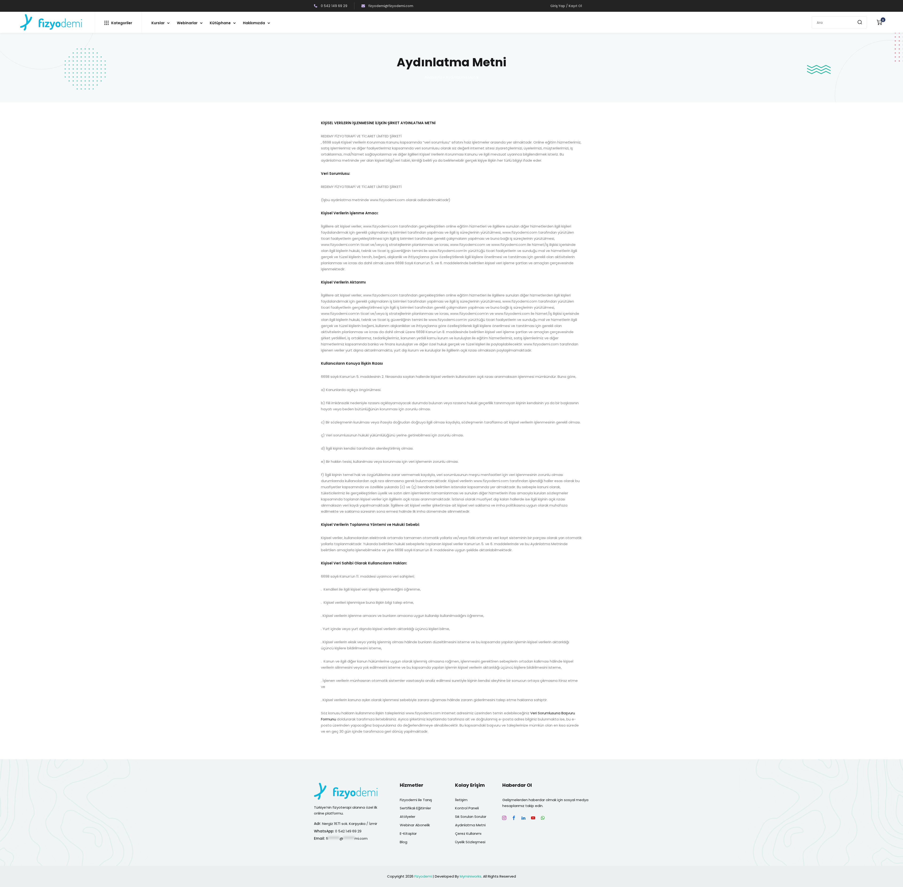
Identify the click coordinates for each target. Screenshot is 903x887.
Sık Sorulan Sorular (470, 816)
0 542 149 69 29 (333, 6)
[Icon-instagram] (504, 818)
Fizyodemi (423, 876)
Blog (403, 841)
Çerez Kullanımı (468, 833)
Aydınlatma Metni (470, 825)
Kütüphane (220, 22)
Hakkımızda (254, 22)
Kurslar (158, 22)
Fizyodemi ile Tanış (416, 799)
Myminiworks (470, 876)
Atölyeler (407, 816)
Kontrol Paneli (467, 808)
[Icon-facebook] (514, 818)
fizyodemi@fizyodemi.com (390, 6)
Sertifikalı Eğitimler (415, 808)
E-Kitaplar (408, 833)
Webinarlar (187, 22)
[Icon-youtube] (533, 818)
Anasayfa (433, 77)
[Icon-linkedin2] (523, 818)
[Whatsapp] (543, 818)
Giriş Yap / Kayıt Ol (566, 6)
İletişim (461, 799)
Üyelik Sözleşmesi (470, 841)
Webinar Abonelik (415, 825)
